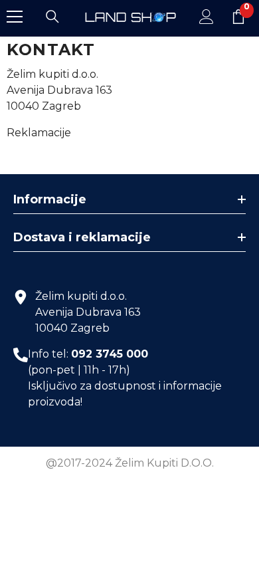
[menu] (15, 17)
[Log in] (206, 16)
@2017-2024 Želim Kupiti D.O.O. (130, 463)
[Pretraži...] (52, 17)
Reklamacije (39, 132)
